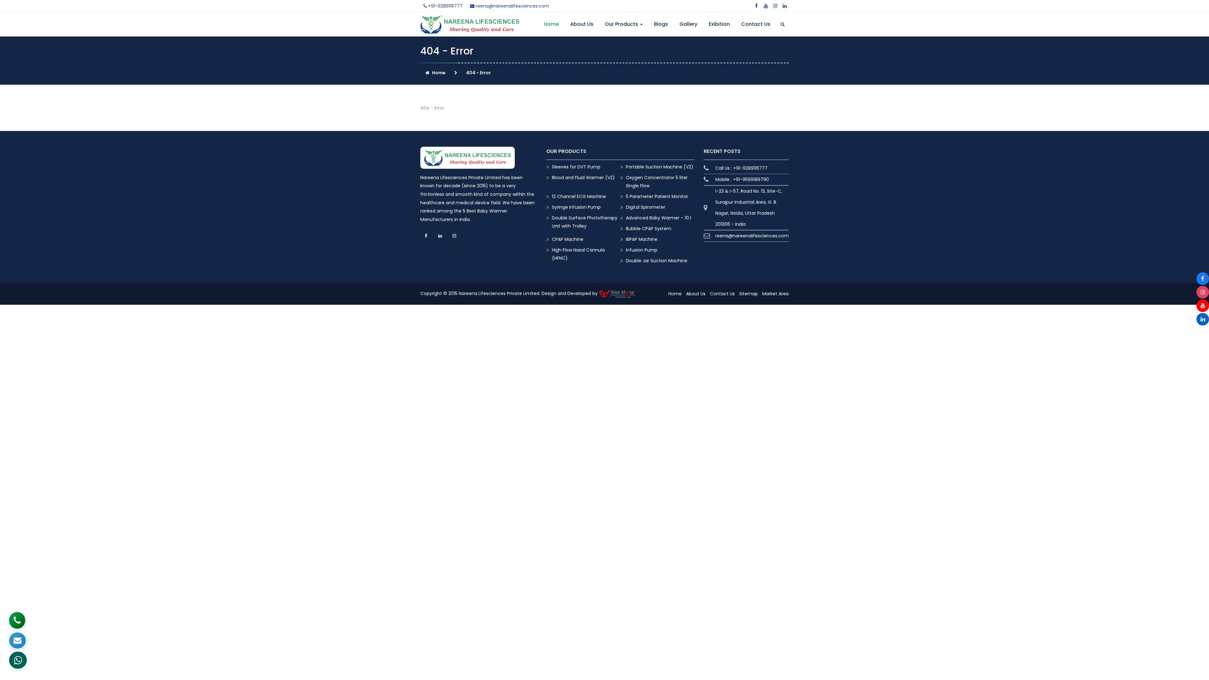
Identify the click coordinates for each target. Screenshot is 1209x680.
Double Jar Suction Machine (656, 261)
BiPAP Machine (641, 239)
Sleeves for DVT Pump (576, 167)
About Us (581, 24)
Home (551, 24)
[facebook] (756, 6)
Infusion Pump (641, 250)
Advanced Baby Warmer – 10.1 (658, 218)
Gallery (688, 24)
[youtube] (766, 6)
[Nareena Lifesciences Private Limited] (469, 19)
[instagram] (775, 6)
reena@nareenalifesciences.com (511, 6)
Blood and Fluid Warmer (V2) (583, 177)
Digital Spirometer (645, 207)
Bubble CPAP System (648, 228)
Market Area (775, 294)
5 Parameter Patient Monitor (657, 196)
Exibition (719, 24)
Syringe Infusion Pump (576, 207)
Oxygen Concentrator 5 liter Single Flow (657, 181)
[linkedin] (784, 6)
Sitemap (748, 294)
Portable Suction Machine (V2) (659, 167)
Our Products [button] (622, 24)
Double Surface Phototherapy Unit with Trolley (584, 222)
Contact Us (755, 24)
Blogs (661, 24)
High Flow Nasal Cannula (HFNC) (578, 254)
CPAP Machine (567, 239)
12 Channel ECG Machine (579, 196)
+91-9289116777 (445, 6)
